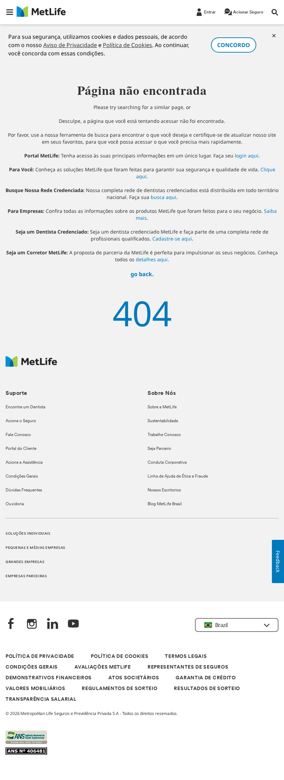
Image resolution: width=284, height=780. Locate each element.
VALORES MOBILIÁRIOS (35, 688)
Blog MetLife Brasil (165, 504)
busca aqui (163, 197)
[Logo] (31, 365)
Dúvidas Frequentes (24, 490)
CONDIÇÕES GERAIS (32, 667)
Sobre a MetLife (162, 407)
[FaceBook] (11, 624)
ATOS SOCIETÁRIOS (133, 678)
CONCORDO (233, 45)
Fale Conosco (18, 435)
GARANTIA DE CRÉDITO (206, 678)
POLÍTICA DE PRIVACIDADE (40, 656)
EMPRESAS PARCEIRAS (26, 576)
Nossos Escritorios (164, 490)
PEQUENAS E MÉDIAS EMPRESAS (35, 548)
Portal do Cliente (21, 449)
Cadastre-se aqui (172, 238)
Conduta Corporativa (167, 463)
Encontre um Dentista (25, 407)
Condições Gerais (22, 476)
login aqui (246, 155)
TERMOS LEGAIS (186, 656)
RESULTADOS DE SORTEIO (207, 688)
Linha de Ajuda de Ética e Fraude (178, 476)
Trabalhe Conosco (164, 435)
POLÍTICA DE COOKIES (119, 656)
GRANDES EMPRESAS (25, 562)
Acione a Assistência (24, 463)
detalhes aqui (152, 259)
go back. (142, 274)
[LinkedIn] (52, 624)
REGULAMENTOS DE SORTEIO (119, 688)
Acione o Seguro (21, 421)
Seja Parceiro (159, 449)
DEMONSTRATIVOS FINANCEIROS (49, 678)
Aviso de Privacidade (70, 45)
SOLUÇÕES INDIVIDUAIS (28, 534)
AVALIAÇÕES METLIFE (102, 667)
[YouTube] (73, 624)
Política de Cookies (127, 45)
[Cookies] (274, 35)
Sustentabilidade (163, 421)
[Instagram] (31, 624)
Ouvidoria (15, 504)
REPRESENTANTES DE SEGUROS (188, 667)
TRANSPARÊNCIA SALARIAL (41, 699)
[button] (10, 12)
